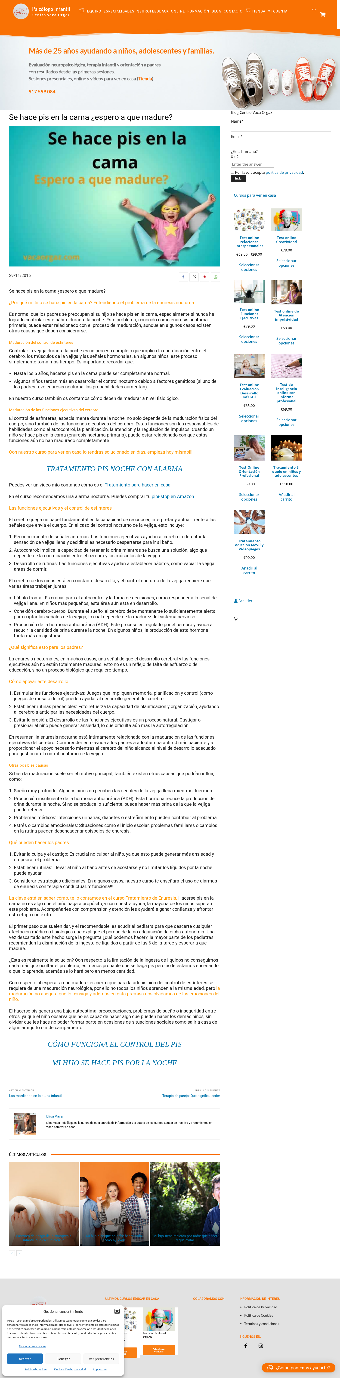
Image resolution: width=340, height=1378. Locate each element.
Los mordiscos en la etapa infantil (35, 1096)
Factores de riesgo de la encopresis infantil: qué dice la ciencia (43, 1238)
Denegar (63, 1359)
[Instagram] (260, 1346)
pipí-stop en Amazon (173, 496)
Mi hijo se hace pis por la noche (114, 1063)
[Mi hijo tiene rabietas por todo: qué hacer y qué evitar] (185, 1204)
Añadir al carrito (286, 497)
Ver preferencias (101, 1359)
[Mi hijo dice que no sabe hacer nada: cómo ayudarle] (114, 1204)
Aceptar (25, 1359)
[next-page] (19, 1253)
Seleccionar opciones (249, 267)
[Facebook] (183, 277)
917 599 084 (42, 91)
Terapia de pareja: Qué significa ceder (191, 1096)
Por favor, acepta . (269, 172)
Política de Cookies (258, 1315)
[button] (117, 1311)
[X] (194, 277)
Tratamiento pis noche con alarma (114, 468)
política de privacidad (284, 172)
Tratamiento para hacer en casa (138, 485)
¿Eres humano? (244, 154)
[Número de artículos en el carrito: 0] (235, 618)
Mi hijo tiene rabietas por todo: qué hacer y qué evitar (185, 1238)
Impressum (100, 1369)
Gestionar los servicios (32, 1346)
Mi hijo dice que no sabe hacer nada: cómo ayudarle (114, 1238)
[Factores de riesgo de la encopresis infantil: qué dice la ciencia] (44, 1204)
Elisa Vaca (54, 1116)
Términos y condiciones (261, 1324)
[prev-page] (12, 1253)
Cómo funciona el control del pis (114, 1044)
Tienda (145, 78)
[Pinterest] (204, 277)
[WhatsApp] (215, 277)
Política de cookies (36, 1369)
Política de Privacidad (260, 1307)
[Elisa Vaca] (28, 1124)
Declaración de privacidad (70, 1369)
